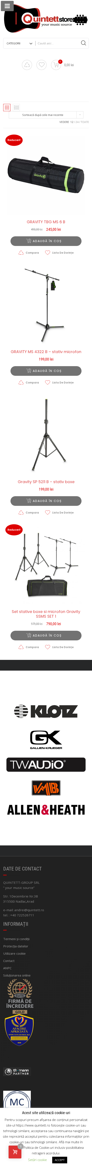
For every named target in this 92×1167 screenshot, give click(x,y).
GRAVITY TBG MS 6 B (46, 222)
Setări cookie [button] (37, 1160)
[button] (45, 241)
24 (77, 122)
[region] (46, 758)
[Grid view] (6, 107)
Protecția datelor (15, 946)
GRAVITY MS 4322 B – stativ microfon (46, 351)
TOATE (85, 122)
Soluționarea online (17, 975)
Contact (9, 961)
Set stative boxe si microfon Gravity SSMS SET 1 (46, 614)
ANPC (7, 968)
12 (71, 122)
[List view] (16, 107)
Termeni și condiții (16, 939)
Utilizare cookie (14, 953)
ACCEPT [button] (60, 1160)
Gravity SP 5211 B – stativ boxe (46, 481)
